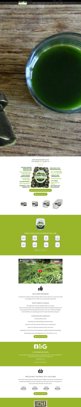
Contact (57, 3)
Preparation (39, 3)
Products (34, 3)
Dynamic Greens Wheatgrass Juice (22, 3)
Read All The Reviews (40, 362)
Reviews (47, 3)
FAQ (54, 3)
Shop (62, 3)
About (51, 3)
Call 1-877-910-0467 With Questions (41, 190)
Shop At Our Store (41, 194)
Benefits (44, 3)
